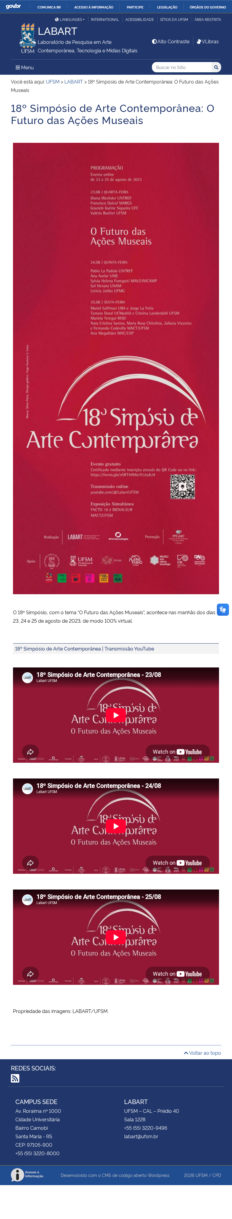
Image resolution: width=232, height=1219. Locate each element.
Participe (135, 7)
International (105, 19)
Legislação (167, 7)
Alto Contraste (173, 41)
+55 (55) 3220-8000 (37, 1153)
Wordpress (158, 1175)
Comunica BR (49, 7)
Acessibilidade (139, 19)
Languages (71, 19)
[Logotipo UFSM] (24, 36)
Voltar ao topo (204, 1052)
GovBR (13, 6)
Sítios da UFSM (174, 19)
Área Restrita (208, 19)
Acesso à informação (93, 7)
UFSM (201, 1175)
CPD (216, 1175)
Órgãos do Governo (208, 7)
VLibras (210, 41)
